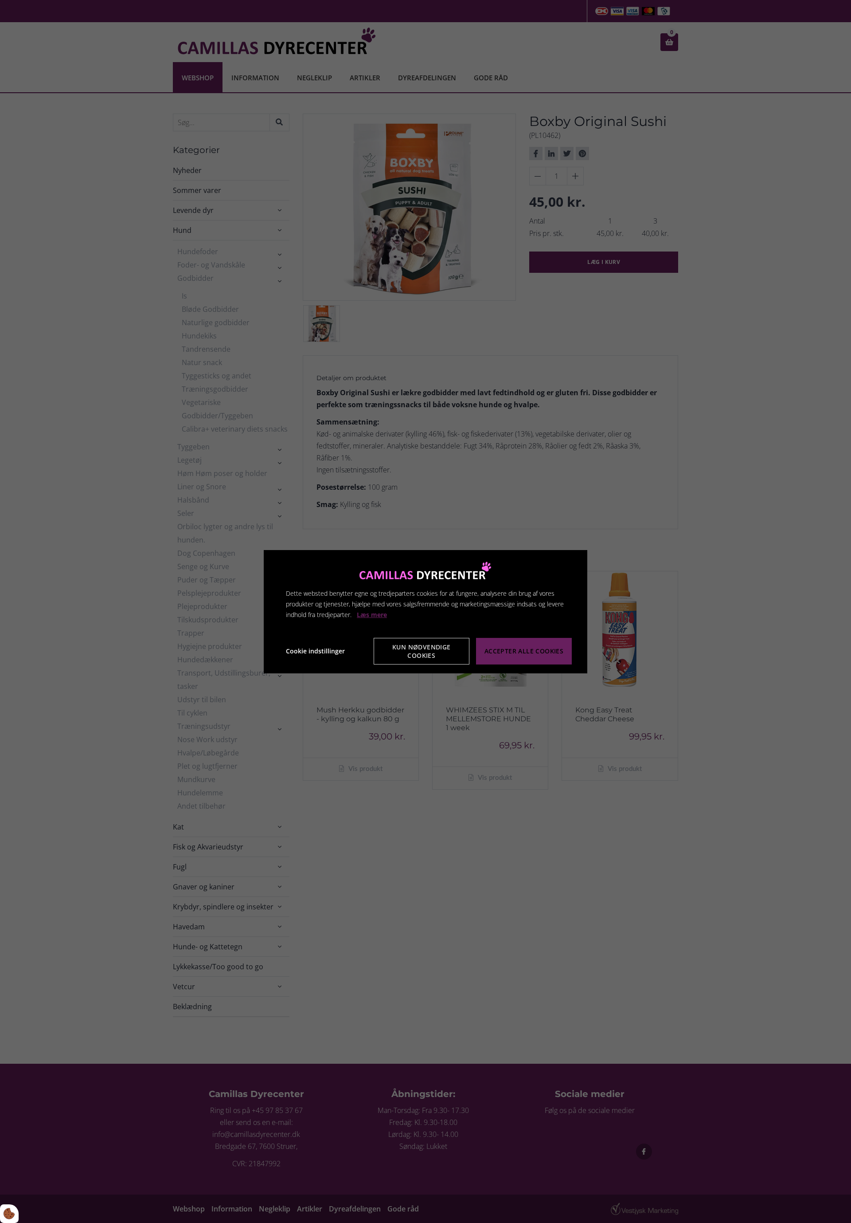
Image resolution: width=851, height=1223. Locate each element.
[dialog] (425, 611)
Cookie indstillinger (315, 651)
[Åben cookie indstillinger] (9, 1213)
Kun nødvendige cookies (421, 651)
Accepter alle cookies (523, 651)
